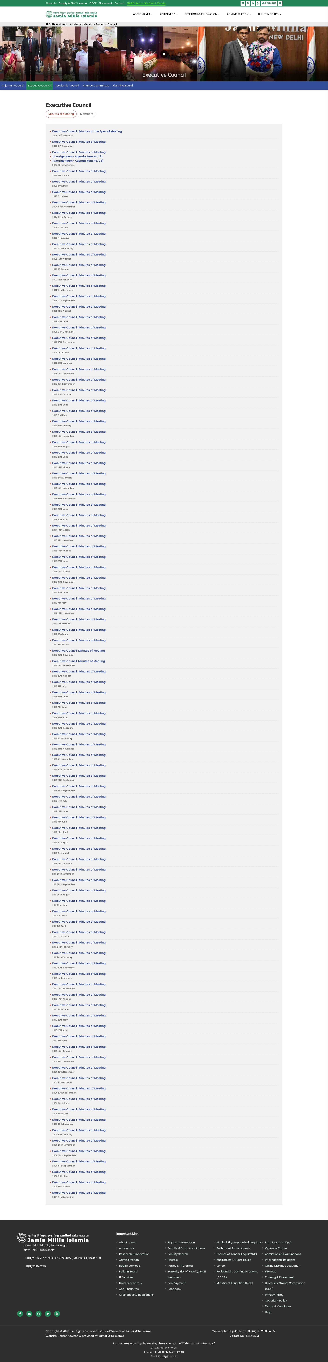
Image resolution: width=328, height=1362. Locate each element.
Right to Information (181, 1242)
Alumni (83, 3)
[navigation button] (16, 55)
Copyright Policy (276, 1301)
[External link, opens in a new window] (20, 1314)
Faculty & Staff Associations (186, 1248)
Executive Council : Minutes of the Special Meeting (87, 133)
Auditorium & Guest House (233, 1260)
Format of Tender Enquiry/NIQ (236, 1254)
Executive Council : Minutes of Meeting (79, 143)
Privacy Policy (274, 1295)
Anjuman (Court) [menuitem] (13, 85)
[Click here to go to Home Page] (71, 14)
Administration (129, 1260)
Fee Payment (177, 1283)
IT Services (126, 1277)
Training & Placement (279, 1277)
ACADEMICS (167, 14)
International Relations (280, 1260)
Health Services (129, 1266)
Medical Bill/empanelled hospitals (239, 1242)
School (221, 1266)
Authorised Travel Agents (233, 1248)
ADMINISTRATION (237, 14)
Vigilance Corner (276, 1248)
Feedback (174, 1289)
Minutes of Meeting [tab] (61, 114)
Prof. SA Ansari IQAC (278, 1242)
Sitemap (270, 1271)
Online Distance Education (282, 1266)
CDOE (93, 3)
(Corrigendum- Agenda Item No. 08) (78, 161)
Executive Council (106, 24)
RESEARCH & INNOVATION (201, 14)
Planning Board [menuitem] (123, 85)
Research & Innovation (134, 1254)
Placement (105, 3)
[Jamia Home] (52, 1237)
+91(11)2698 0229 (35, 1266)
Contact (119, 3)
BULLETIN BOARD (268, 14)
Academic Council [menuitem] (67, 85)
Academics (126, 1248)
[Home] (47, 24)
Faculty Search (178, 1254)
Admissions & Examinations (283, 1254)
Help (268, 1312)
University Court (81, 24)
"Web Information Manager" (198, 1343)
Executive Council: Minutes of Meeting (78, 652)
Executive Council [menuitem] (39, 85)
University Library (130, 1283)
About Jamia (141, 14)
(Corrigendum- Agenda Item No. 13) (77, 156)
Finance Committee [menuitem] (95, 85)
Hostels (173, 1260)
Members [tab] (86, 114)
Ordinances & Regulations (136, 1295)
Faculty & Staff (68, 3)
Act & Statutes (129, 1289)
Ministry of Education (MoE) (234, 1283)
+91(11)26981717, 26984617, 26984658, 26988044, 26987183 (62, 1258)
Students (51, 3)
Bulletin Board (128, 1271)
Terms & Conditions (278, 1306)
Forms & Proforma (180, 1266)
